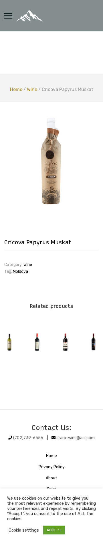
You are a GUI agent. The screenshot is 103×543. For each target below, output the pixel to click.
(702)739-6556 (28, 437)
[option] (51, 161)
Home (16, 89)
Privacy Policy (52, 467)
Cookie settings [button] (24, 530)
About (51, 478)
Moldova (20, 271)
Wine (32, 89)
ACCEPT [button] (54, 530)
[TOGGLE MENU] (8, 16)
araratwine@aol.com (75, 437)
